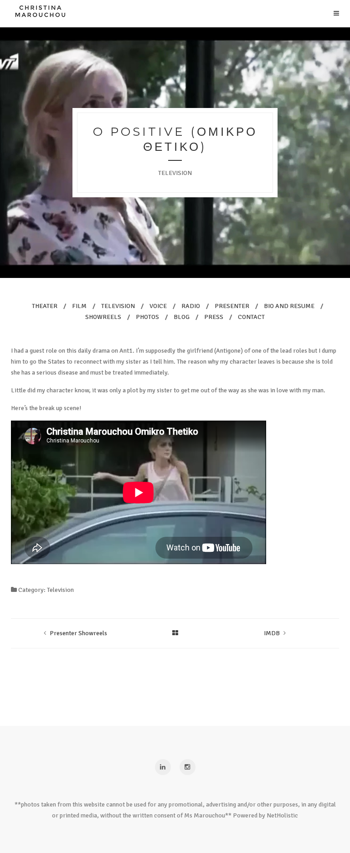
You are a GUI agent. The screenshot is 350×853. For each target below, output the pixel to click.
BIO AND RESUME (289, 306)
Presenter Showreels (78, 633)
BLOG (182, 317)
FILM (79, 306)
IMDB (272, 633)
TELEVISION (118, 306)
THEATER (44, 306)
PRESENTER (232, 306)
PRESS (213, 317)
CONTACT (251, 317)
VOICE (158, 306)
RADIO (190, 306)
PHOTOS (147, 317)
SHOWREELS (103, 317)
